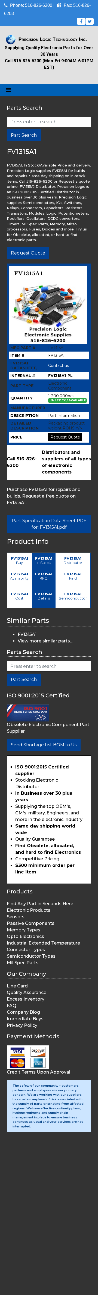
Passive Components (30, 923)
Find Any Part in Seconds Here (40, 903)
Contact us (58, 365)
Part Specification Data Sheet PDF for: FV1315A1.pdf (49, 524)
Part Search (24, 135)
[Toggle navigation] (8, 90)
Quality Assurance (26, 992)
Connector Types (26, 949)
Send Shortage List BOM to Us (43, 744)
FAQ (11, 1005)
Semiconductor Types (31, 956)
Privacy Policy (22, 1025)
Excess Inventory (25, 999)
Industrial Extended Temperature (43, 943)
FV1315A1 (27, 634)
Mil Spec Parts (22, 962)
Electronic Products (28, 910)
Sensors (15, 916)
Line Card (17, 986)
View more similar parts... (45, 641)
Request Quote (28, 253)
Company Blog (23, 1012)
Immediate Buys (25, 1018)
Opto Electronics (25, 936)
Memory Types (23, 929)
